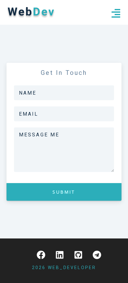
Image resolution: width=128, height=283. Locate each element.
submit (64, 192)
